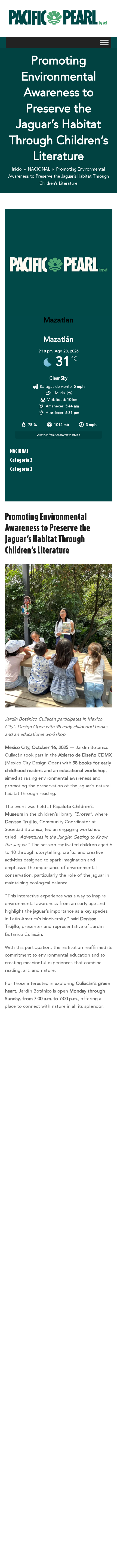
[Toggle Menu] (104, 42)
